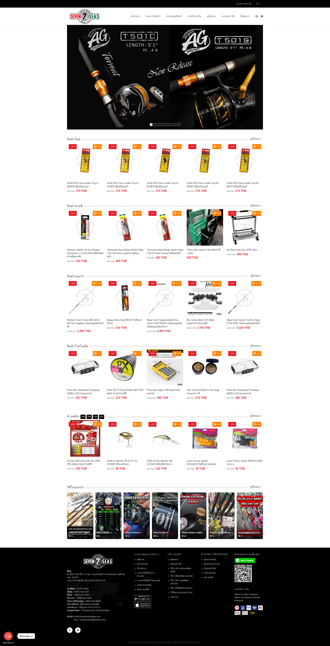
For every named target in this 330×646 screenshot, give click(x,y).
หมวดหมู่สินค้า (174, 16)
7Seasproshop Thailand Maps (95, 610)
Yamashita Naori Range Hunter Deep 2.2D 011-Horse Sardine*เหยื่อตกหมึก (125, 253)
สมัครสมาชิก (176, 564)
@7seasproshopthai (89, 604)
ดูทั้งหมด (255, 138)
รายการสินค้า (153, 16)
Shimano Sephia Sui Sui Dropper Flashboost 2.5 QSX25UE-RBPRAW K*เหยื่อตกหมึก (85, 253)
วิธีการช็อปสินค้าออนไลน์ (181, 576)
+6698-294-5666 (84, 598)
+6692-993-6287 (82, 592)
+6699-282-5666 (93, 601)
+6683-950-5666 (82, 595)
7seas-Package (144, 585)
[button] (151, 124)
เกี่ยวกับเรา (142, 568)
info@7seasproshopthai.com (87, 616)
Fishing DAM (210, 568)
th (257, 4)
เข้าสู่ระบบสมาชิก (244, 4)
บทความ (174, 597)
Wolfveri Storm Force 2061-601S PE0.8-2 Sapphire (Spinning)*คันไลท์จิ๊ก (85, 323)
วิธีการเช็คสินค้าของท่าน (181, 588)
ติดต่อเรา (245, 16)
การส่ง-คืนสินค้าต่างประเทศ (146, 574)
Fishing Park (210, 573)
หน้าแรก (135, 16)
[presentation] (260, 77)
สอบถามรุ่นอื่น (143, 589)
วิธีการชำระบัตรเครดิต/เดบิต (180, 570)
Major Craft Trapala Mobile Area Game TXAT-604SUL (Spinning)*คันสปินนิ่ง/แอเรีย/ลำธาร (164, 323)
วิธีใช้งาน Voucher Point (181, 592)
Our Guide (208, 577)
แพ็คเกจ (211, 16)
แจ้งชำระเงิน (194, 16)
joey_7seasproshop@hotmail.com (90, 619)
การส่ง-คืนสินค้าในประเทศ (148, 580)
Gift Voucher (142, 564)
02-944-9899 (82, 589)
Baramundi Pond (212, 564)
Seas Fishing (210, 559)
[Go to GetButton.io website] (8, 643)
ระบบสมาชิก (228, 16)
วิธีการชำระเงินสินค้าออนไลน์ (179, 582)
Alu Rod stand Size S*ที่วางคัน (242, 250)
